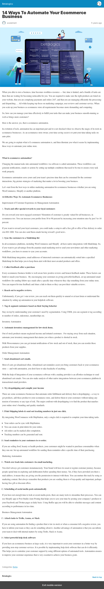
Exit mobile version (52, 585)
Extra (15, 567)
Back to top (97, 577)
